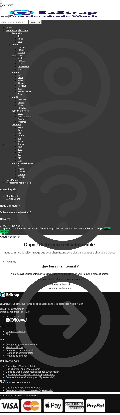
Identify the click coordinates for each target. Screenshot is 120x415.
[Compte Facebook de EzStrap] (8, 321)
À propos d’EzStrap (15, 331)
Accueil (3, 236)
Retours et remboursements (20, 350)
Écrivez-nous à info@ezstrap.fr (15, 212)
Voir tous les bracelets (60, 288)
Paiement (11, 261)
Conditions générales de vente (21, 344)
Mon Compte (12, 27)
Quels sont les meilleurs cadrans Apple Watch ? (30, 374)
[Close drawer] (1, 8)
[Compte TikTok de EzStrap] (25, 321)
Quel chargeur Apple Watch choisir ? (24, 369)
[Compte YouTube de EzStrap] (22, 321)
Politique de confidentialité (19, 353)
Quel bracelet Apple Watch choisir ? (24, 387)
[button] (3, 381)
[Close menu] (1, 2)
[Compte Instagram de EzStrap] (11, 321)
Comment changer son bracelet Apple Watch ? (29, 390)
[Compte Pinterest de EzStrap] (15, 321)
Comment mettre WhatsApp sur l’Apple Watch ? (30, 377)
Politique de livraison (16, 355)
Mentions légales (14, 347)
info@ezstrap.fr (16, 309)
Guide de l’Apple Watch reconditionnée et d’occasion (32, 371)
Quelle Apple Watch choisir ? (20, 366)
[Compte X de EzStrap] (18, 321)
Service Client (13, 144)
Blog (8, 334)
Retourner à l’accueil (60, 284)
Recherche (35, 22)
